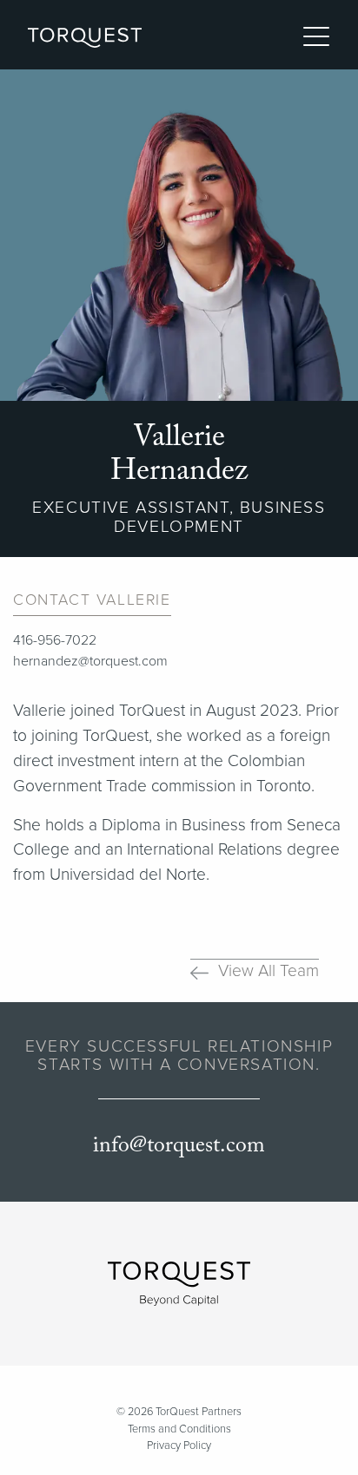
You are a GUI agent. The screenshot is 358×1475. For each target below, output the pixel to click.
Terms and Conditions (179, 1429)
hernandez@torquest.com (90, 661)
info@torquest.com (179, 1146)
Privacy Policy (179, 1445)
